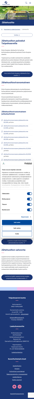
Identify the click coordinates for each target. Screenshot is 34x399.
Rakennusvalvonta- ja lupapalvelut (17, 374)
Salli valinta (17, 228)
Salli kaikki (17, 222)
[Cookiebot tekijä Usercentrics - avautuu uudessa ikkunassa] (24, 164)
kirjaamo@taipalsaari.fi (17, 318)
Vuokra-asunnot (17, 380)
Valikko (16, 35)
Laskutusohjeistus (17, 352)
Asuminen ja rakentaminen (12, 29)
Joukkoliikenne (17, 377)
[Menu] (30, 3)
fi (1, 29)
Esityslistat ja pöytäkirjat (17, 371)
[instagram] (20, 387)
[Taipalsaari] (5, 2)
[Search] (26, 3)
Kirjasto (17, 369)
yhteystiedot (25, 314)
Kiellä (17, 234)
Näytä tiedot (25, 217)
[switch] (29, 199)
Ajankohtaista (17, 366)
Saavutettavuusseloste (17, 394)
